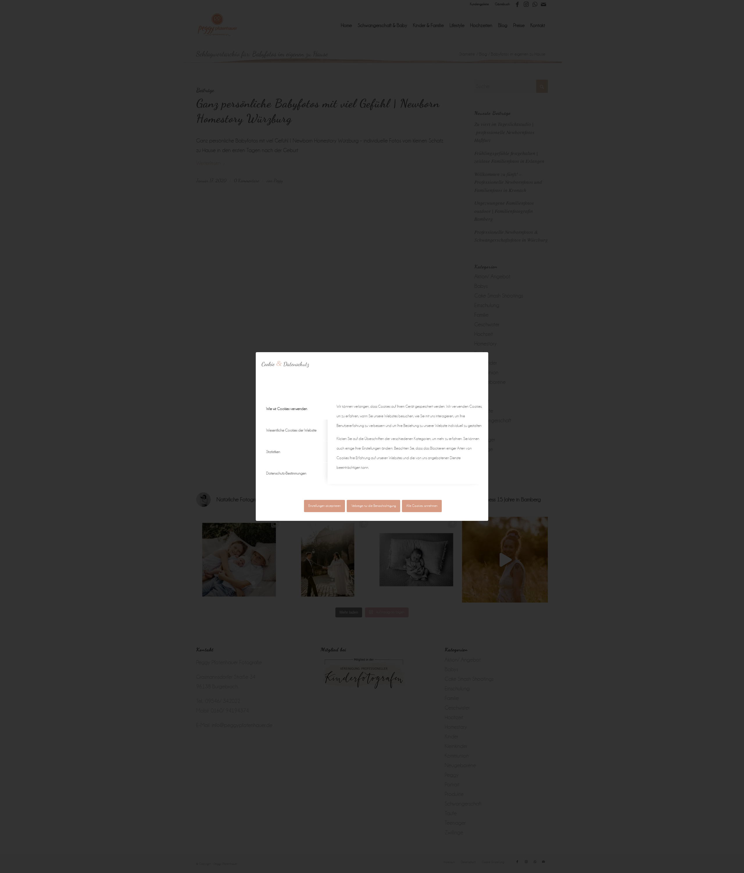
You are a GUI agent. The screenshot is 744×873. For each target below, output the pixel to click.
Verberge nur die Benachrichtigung (373, 506)
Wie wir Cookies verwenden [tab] (286, 409)
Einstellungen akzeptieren (324, 506)
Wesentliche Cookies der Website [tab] (291, 430)
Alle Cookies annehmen (421, 506)
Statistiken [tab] (273, 452)
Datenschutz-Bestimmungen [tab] (286, 473)
